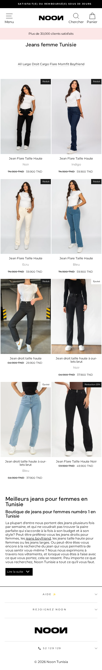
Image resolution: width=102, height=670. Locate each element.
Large (27, 64)
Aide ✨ (50, 594)
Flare (53, 64)
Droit (35, 64)
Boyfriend (77, 64)
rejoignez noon (49, 609)
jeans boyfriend (38, 538)
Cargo (44, 64)
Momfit (63, 64)
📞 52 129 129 (49, 648)
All (20, 64)
